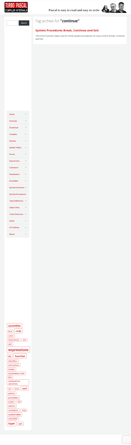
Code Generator (16, 214)
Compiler (13, 134)
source (11, 406)
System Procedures (17, 194)
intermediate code (16, 373)
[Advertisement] (18, 67)
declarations (13, 340)
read (19, 401)
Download (13, 127)
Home (11, 114)
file (9, 356)
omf (24, 388)
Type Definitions (16, 201)
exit (10, 344)
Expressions (14, 161)
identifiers (12, 361)
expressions (18, 349)
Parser (12, 154)
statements (13, 410)
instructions (13, 365)
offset (17, 389)
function (20, 356)
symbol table (14, 414)
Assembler (13, 181)
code (18, 330)
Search (24, 23)
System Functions (16, 187)
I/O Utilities (14, 227)
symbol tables (13, 418)
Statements (14, 174)
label (10, 377)
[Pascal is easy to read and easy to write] (74, 7)
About (12, 234)
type (11, 423)
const (10, 336)
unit (20, 423)
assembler (14, 325)
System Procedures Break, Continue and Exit (67, 30)
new (9, 389)
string (24, 410)
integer (11, 369)
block (10, 331)
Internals (13, 121)
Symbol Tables (15, 147)
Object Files (14, 207)
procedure (13, 397)
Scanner (12, 141)
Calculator (13, 167)
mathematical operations (14, 382)
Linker (12, 221)
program (11, 401)
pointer (11, 393)
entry (24, 340)
